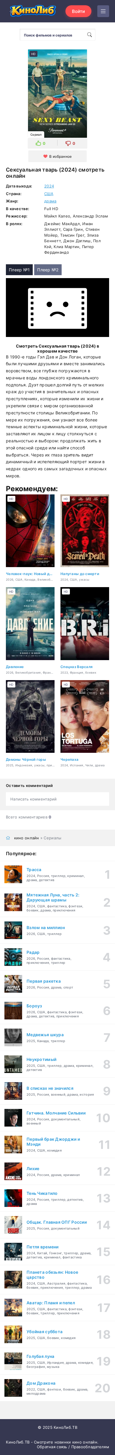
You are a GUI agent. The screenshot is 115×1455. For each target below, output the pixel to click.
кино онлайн (26, 838)
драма (50, 201)
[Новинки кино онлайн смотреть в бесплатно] (32, 11)
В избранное (60, 156)
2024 (49, 186)
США (48, 193)
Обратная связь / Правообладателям (73, 1446)
